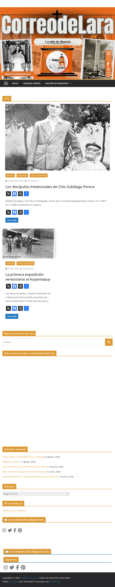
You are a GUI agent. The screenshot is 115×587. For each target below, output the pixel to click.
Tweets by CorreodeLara (14, 510)
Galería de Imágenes (56, 83)
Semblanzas (22, 175)
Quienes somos (31, 83)
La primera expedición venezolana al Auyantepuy (27, 276)
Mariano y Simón (10, 461)
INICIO (15, 83)
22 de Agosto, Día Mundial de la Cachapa (23, 456)
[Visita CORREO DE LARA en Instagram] (4, 531)
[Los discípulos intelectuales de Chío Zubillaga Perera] (57, 137)
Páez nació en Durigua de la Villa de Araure (24, 471)
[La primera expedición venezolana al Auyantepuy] (29, 243)
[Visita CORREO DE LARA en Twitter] (10, 531)
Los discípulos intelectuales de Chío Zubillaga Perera (50, 186)
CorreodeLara (33, 180)
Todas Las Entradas (38, 175)
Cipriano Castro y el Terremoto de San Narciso (25, 466)
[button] (70, 83)
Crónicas (10, 175)
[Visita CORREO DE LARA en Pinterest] (20, 531)
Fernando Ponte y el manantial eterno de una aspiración (30, 476)
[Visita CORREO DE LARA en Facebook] (14, 531)
